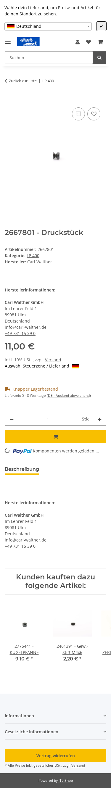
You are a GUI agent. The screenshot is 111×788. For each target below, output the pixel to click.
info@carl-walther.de (25, 327)
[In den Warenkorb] (9, 99)
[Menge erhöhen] (99, 419)
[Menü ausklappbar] (8, 39)
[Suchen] (99, 57)
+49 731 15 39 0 (20, 333)
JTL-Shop (66, 780)
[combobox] (48, 26)
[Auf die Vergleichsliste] (78, 113)
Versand (53, 359)
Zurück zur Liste (23, 80)
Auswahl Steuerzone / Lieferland (37, 366)
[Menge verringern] (11, 419)
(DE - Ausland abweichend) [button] (69, 395)
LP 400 (33, 255)
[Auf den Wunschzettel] (93, 113)
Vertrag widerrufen (55, 755)
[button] (77, 42)
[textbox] (48, 26)
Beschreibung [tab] (22, 469)
